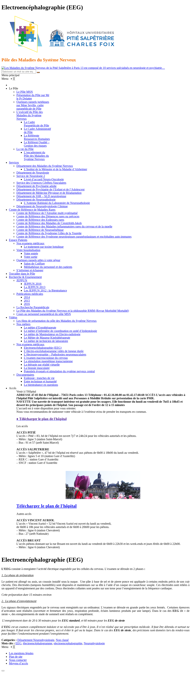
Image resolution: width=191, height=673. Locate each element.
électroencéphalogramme (37, 643)
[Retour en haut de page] (2, 670)
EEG (18, 643)
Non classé (62, 640)
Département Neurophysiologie (35, 640)
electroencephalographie (68, 643)
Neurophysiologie (94, 643)
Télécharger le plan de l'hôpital (46, 505)
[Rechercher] (38, 72)
